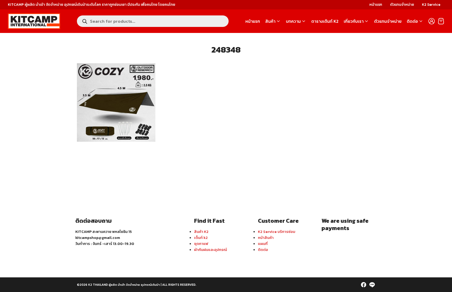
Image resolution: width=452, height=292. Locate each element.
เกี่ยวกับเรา (354, 21)
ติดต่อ (412, 21)
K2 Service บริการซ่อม (276, 231)
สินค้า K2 (201, 231)
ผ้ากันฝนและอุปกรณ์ (210, 250)
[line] (372, 285)
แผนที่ (263, 244)
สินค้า (270, 21)
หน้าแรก (375, 4)
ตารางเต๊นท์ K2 (324, 21)
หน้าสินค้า (266, 238)
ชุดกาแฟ (201, 244)
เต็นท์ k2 (201, 238)
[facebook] (363, 285)
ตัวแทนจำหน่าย (402, 4)
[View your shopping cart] (441, 21)
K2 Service (431, 4)
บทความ (293, 21)
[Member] (431, 21)
